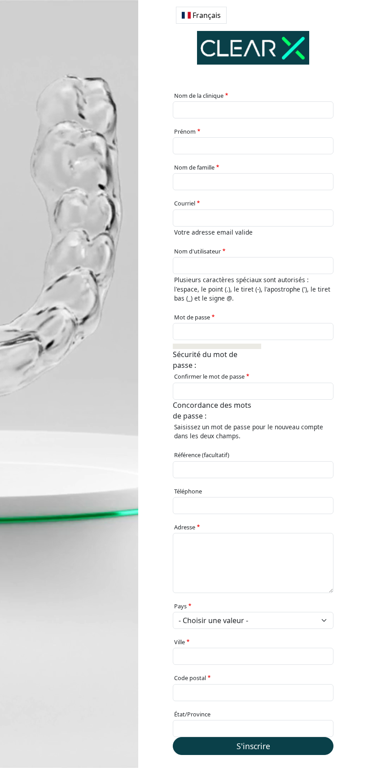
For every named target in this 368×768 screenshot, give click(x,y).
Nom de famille (194, 167)
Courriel (184, 203)
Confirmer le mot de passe (209, 376)
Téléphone (188, 491)
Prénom (185, 131)
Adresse (184, 527)
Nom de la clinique (198, 96)
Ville (179, 642)
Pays (180, 606)
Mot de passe (192, 317)
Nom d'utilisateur (197, 251)
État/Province (192, 714)
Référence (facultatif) (201, 455)
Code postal (190, 678)
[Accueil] (253, 48)
